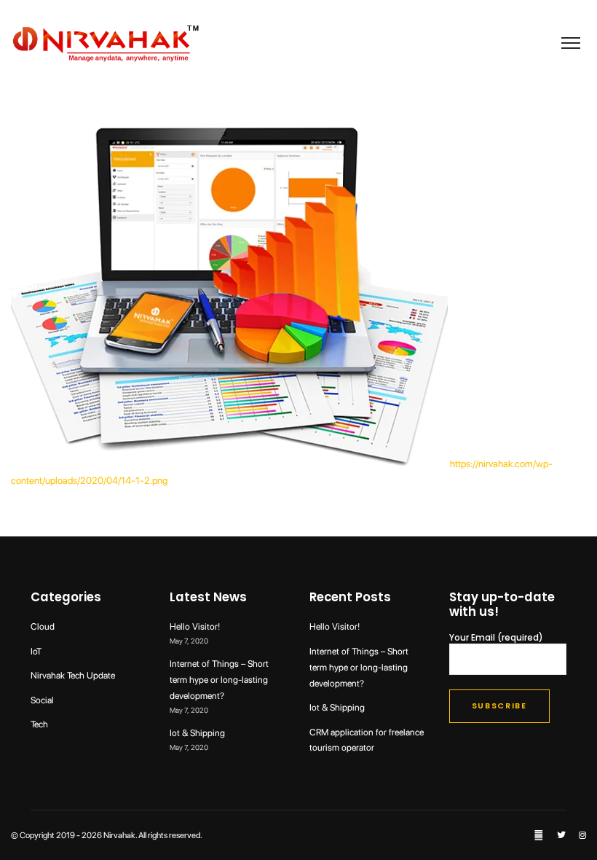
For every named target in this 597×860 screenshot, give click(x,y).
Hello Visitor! (195, 626)
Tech (39, 724)
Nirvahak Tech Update (73, 675)
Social (42, 700)
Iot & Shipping (197, 732)
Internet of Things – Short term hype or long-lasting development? (219, 679)
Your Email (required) (496, 638)
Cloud (43, 626)
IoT (36, 651)
